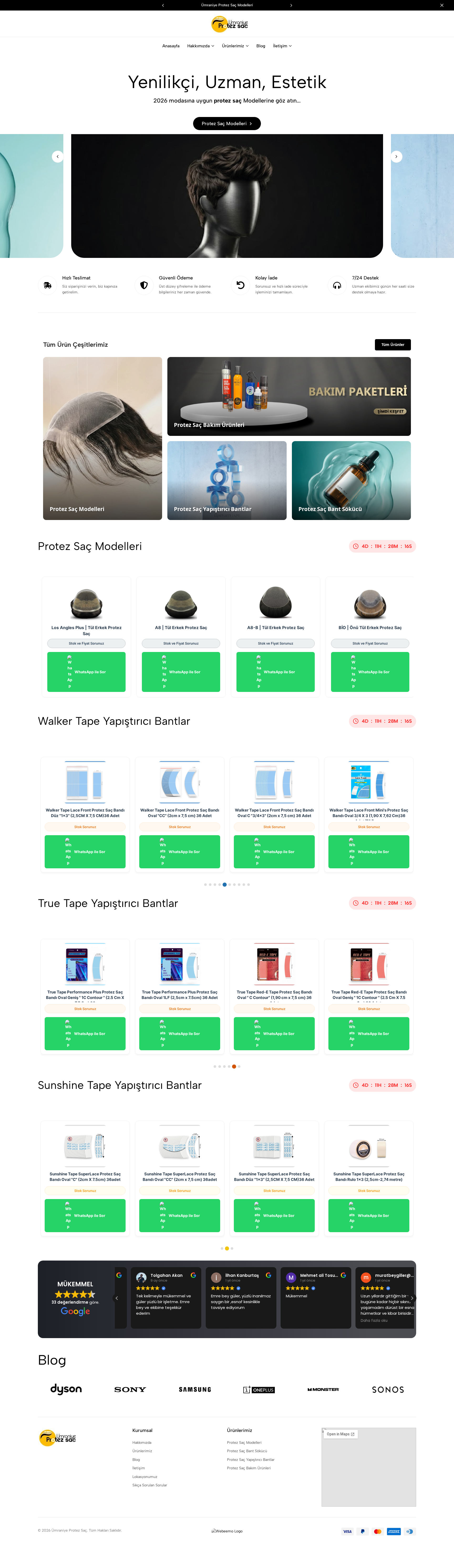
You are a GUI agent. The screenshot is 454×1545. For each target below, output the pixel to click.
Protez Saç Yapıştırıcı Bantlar (251, 1459)
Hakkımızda (198, 45)
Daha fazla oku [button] (360, 1320)
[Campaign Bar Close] (444, 5)
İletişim (280, 45)
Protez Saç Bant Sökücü (247, 1451)
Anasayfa (170, 45)
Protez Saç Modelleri (244, 1442)
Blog (260, 45)
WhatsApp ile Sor (90, 672)
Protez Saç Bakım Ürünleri (249, 1468)
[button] (291, 5)
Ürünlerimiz (233, 45)
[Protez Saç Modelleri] (227, 156)
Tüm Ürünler (392, 344)
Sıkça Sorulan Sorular (149, 1485)
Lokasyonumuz (144, 1477)
